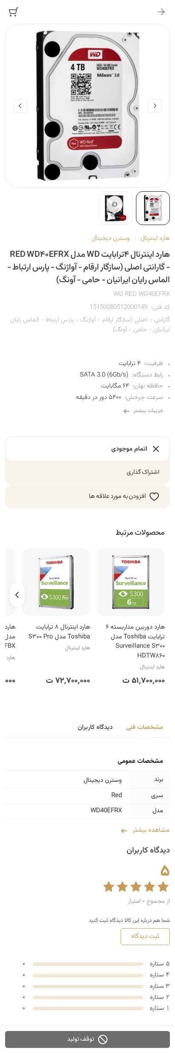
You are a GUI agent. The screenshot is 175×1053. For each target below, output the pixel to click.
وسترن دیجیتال (111, 238)
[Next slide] (20, 106)
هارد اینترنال (155, 238)
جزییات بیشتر (148, 411)
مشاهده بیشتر (151, 830)
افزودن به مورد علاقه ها (117, 496)
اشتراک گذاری (143, 472)
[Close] (161, 11)
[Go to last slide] (154, 106)
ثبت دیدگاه (145, 936)
